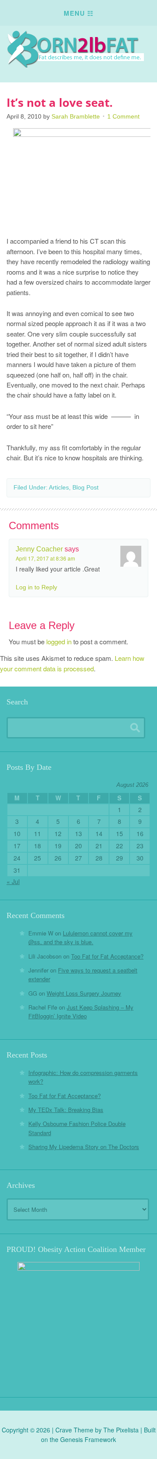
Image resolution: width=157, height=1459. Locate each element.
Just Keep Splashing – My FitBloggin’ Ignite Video (80, 1011)
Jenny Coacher (39, 549)
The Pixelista (121, 1429)
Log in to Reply (36, 587)
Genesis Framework (88, 1439)
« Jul (13, 881)
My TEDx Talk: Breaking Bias (65, 1109)
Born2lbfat (78, 48)
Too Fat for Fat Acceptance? (107, 956)
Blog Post (85, 487)
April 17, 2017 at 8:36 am (45, 558)
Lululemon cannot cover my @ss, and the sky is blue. (80, 937)
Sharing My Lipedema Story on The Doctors (83, 1147)
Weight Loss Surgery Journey (84, 993)
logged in (59, 641)
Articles (59, 487)
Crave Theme (74, 1429)
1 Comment (123, 116)
